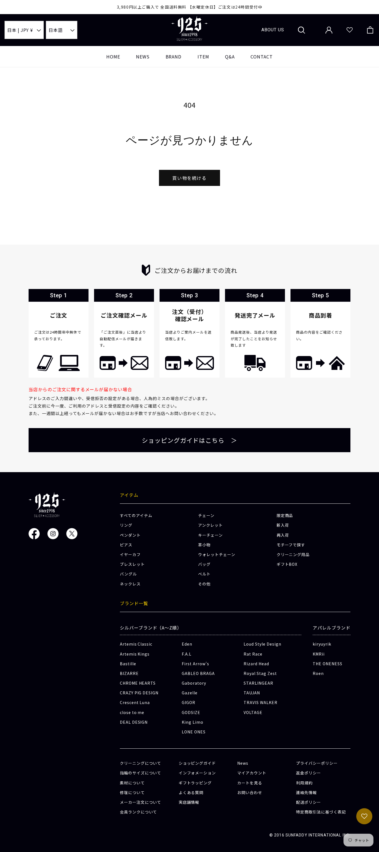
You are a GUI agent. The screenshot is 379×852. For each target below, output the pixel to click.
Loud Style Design (262, 644)
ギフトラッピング (195, 783)
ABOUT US (272, 29)
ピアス (126, 544)
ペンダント (130, 535)
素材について (132, 783)
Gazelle (190, 692)
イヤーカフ (130, 554)
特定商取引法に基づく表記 (321, 812)
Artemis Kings (135, 654)
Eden (187, 644)
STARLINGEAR (258, 683)
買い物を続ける (189, 178)
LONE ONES (194, 732)
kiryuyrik (322, 644)
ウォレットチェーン (216, 554)
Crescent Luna (135, 702)
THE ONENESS (327, 663)
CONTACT (262, 56)
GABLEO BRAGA (198, 673)
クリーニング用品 (293, 554)
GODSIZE (191, 712)
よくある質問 (191, 792)
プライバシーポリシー (317, 763)
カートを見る (249, 783)
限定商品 (285, 515)
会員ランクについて (138, 812)
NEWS (143, 56)
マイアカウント (251, 773)
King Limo (192, 722)
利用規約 (304, 783)
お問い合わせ (249, 792)
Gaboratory (194, 683)
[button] (301, 30)
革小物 (204, 544)
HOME (113, 56)
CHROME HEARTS (138, 683)
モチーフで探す (291, 544)
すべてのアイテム (136, 515)
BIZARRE (129, 673)
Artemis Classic (136, 644)
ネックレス (130, 584)
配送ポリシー (308, 802)
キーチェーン (210, 535)
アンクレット (210, 525)
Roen (318, 673)
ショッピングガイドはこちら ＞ (189, 440)
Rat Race (253, 654)
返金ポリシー (308, 773)
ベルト (204, 574)
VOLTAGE (253, 712)
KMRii (319, 654)
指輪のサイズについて (140, 773)
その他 (204, 584)
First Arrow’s (195, 663)
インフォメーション (197, 773)
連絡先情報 (306, 792)
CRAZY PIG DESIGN (139, 692)
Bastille (128, 663)
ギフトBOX (287, 564)
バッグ (204, 564)
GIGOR (188, 702)
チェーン (206, 515)
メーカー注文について (140, 802)
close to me (132, 712)
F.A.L (186, 654)
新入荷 (283, 525)
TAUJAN (252, 692)
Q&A (230, 56)
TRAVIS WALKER (260, 702)
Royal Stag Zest (260, 673)
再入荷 (283, 535)
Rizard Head (256, 663)
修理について (132, 792)
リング (126, 525)
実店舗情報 (189, 802)
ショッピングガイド (197, 763)
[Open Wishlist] (350, 30)
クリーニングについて (140, 763)
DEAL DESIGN (134, 722)
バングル (128, 574)
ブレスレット (132, 564)
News (242, 763)
